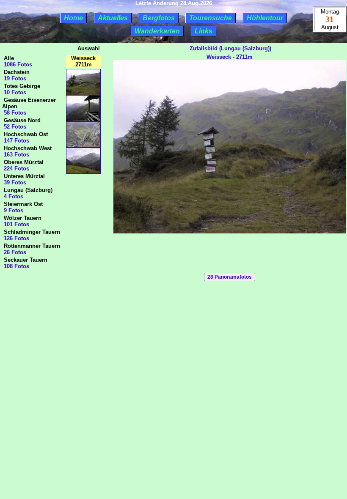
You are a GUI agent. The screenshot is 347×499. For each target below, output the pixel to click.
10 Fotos (14, 92)
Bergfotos (159, 18)
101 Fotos (15, 224)
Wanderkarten (157, 31)
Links (203, 31)
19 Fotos (14, 78)
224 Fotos (15, 168)
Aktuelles (113, 18)
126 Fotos (15, 238)
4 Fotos (12, 196)
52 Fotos (14, 126)
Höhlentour (265, 18)
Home (73, 18)
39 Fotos (14, 182)
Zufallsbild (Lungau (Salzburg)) (229, 48)
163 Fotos (15, 154)
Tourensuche (210, 18)
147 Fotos (15, 140)
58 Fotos (14, 113)
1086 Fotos (17, 64)
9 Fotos (12, 210)
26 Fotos (14, 252)
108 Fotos (15, 266)
